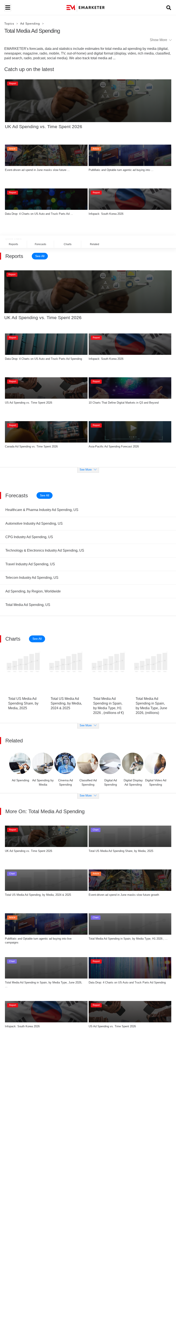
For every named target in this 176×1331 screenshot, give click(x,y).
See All (39, 256)
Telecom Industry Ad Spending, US (31, 577)
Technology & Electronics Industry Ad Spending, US (44, 550)
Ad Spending (30, 23)
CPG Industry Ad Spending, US (29, 537)
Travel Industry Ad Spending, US (30, 564)
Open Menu (7, 7)
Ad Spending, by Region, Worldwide (33, 591)
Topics (9, 23)
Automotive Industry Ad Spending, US (34, 523)
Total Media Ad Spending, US (27, 605)
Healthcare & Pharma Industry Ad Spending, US (41, 510)
